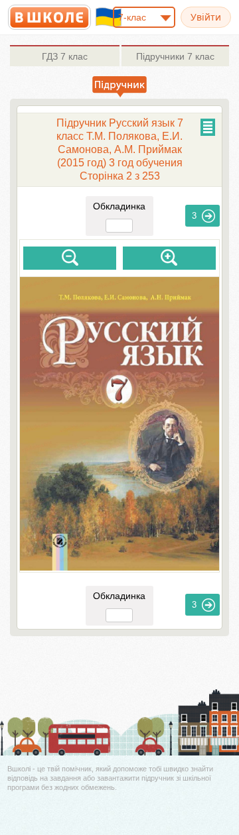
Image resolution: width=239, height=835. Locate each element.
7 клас (65, 56)
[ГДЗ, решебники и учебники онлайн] (49, 17)
